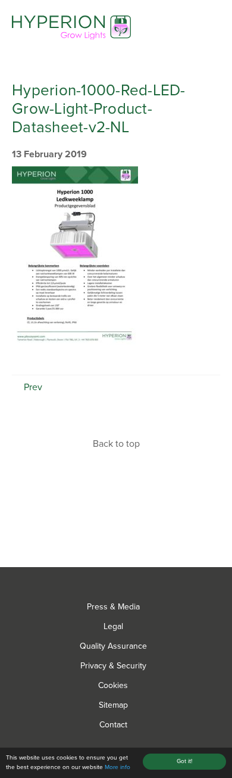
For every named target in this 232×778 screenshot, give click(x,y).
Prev (31, 387)
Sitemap (113, 705)
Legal (113, 626)
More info (117, 767)
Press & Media (113, 607)
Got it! (184, 761)
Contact (113, 725)
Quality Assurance (113, 646)
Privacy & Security (113, 666)
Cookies (113, 685)
